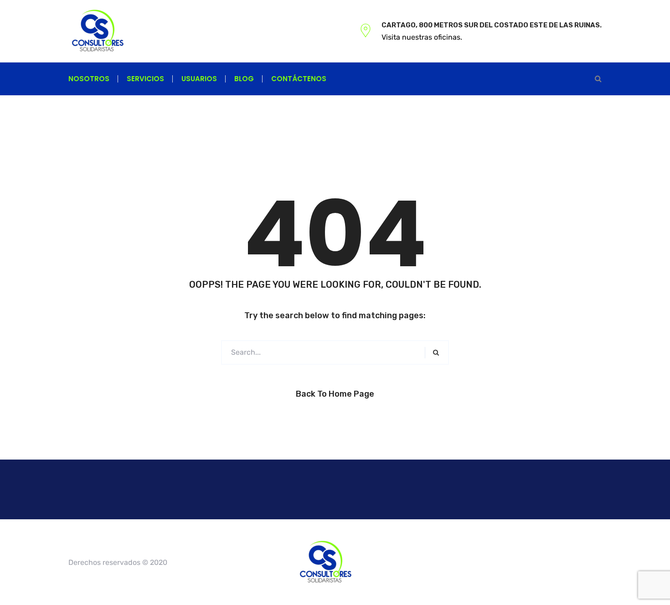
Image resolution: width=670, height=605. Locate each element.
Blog (244, 78)
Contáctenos (298, 78)
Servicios (145, 78)
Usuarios (199, 78)
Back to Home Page (335, 394)
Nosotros (88, 78)
